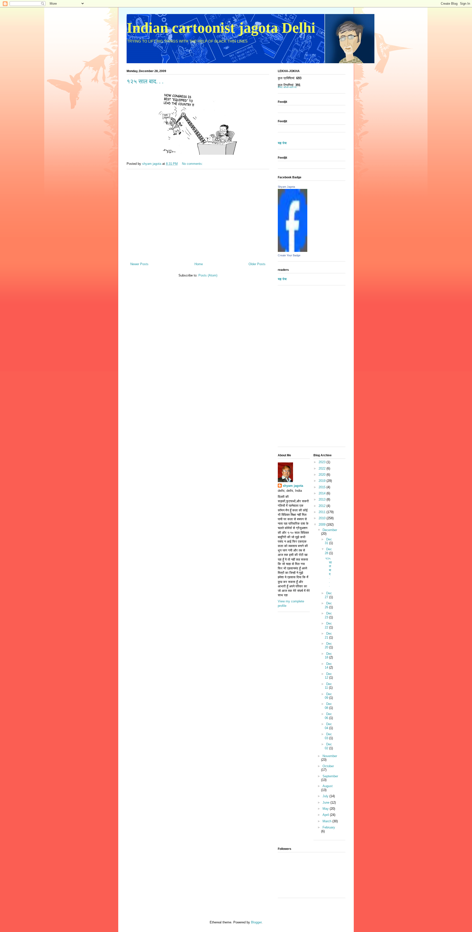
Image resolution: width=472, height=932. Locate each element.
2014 (322, 493)
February (329, 827)
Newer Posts (139, 264)
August (328, 786)
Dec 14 (328, 666)
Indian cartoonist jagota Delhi (221, 28)
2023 (322, 462)
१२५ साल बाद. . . (145, 81)
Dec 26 (328, 605)
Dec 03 (328, 736)
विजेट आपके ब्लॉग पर (287, 87)
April (326, 815)
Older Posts (257, 264)
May (326, 808)
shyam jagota (293, 486)
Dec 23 (328, 615)
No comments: (193, 164)
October (328, 766)
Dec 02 (328, 746)
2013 (322, 499)
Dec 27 (328, 595)
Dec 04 (328, 726)
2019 (322, 481)
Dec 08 (328, 706)
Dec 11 (328, 686)
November (330, 756)
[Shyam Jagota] (292, 251)
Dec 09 (328, 696)
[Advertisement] (198, 213)
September (330, 776)
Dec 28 (328, 551)
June (326, 802)
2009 (322, 524)
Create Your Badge (289, 255)
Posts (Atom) (207, 275)
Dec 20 (328, 645)
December (330, 530)
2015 (322, 487)
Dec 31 (328, 541)
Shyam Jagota (286, 186)
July (326, 796)
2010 (322, 518)
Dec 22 (328, 625)
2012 (322, 506)
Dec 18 (328, 655)
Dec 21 (328, 635)
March (327, 821)
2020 (322, 474)
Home (198, 264)
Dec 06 (328, 716)
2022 (322, 468)
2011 (322, 512)
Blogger (256, 922)
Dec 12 (328, 676)
